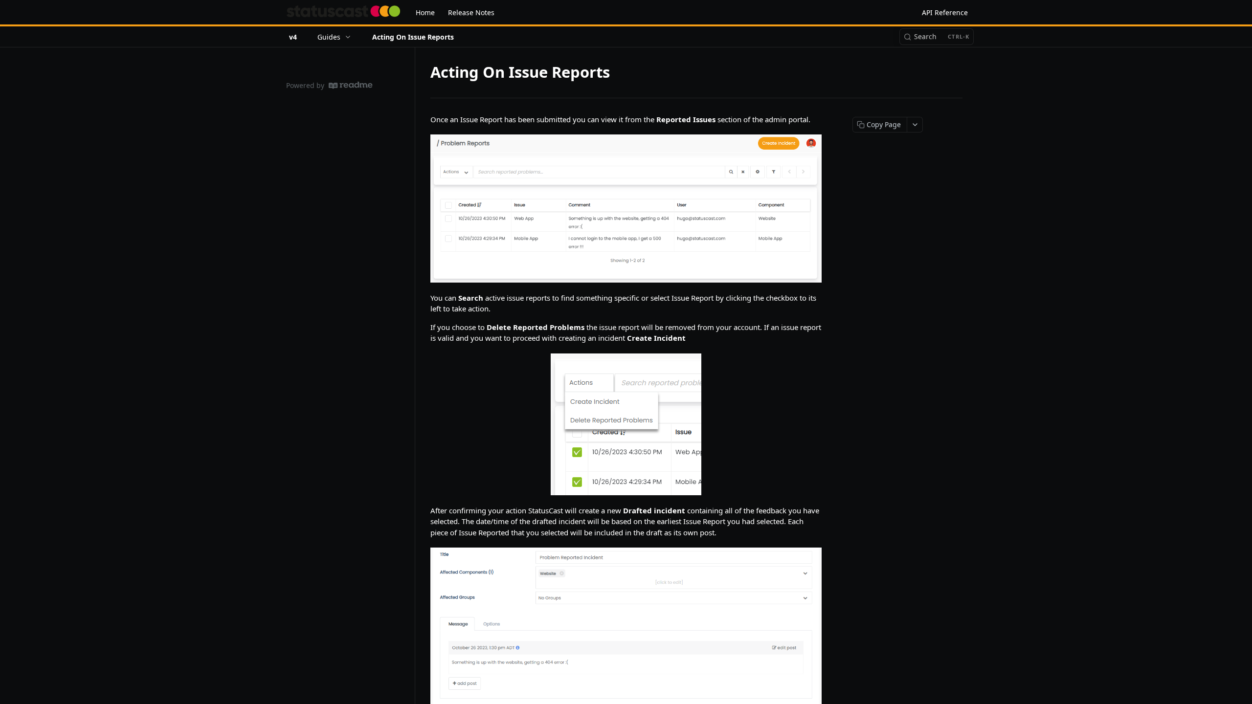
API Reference (945, 12)
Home (425, 12)
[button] (626, 208)
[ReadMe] (351, 85)
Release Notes (471, 12)
